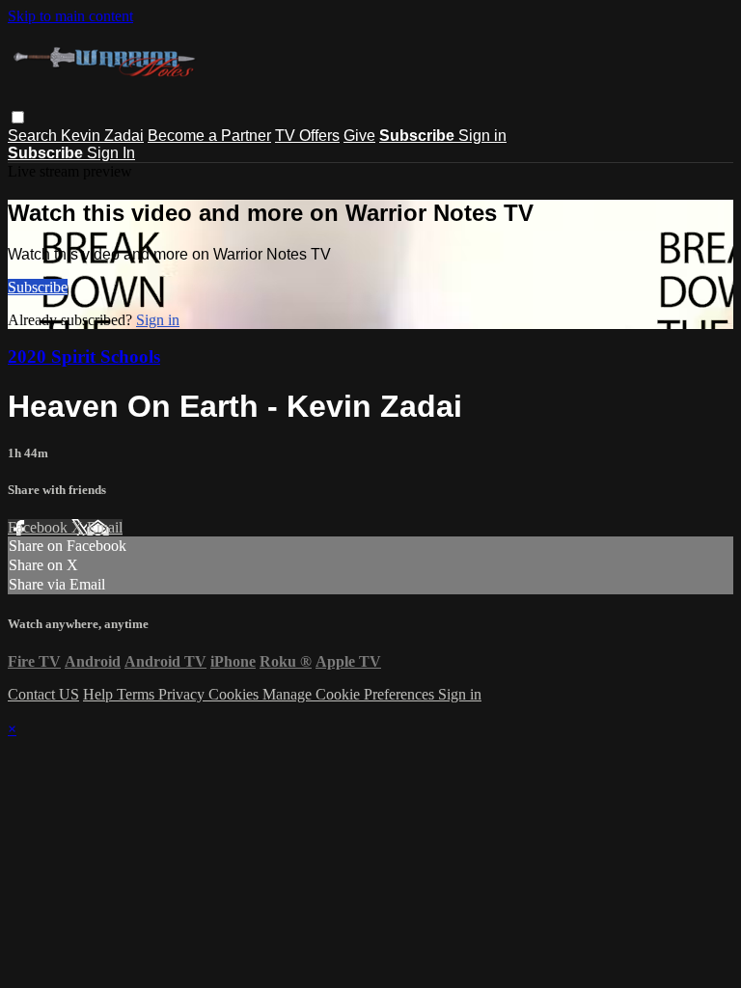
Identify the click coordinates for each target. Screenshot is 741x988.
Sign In (111, 153)
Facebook (39, 527)
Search (34, 135)
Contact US (43, 694)
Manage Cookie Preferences (350, 694)
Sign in (482, 135)
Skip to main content (70, 16)
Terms (137, 694)
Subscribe (38, 287)
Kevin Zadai (102, 135)
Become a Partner (209, 135)
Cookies (235, 694)
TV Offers (307, 135)
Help (100, 694)
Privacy (183, 694)
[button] (18, 117)
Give (359, 135)
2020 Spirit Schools (84, 356)
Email (105, 527)
